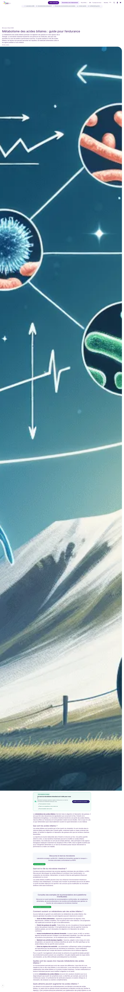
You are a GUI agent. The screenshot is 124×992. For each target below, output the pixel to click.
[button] (114, 2)
